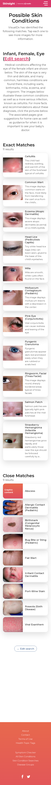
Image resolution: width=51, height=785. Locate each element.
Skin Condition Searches (25, 760)
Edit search (16, 58)
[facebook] (22, 777)
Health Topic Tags (25, 743)
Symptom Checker (25, 752)
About (25, 731)
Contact (25, 735)
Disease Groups (25, 764)
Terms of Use (25, 739)
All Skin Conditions (25, 756)
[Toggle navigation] (45, 3)
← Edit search (25, 648)
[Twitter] (29, 777)
